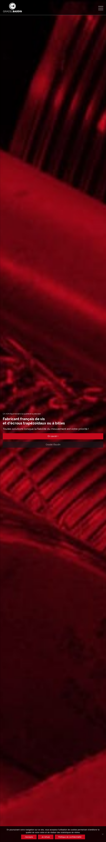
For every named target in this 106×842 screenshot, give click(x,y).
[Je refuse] (102, 834)
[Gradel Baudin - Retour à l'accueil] (16, 7)
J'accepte (29, 837)
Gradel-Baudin (53, 443)
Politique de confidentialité (69, 837)
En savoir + (53, 436)
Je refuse (46, 837)
